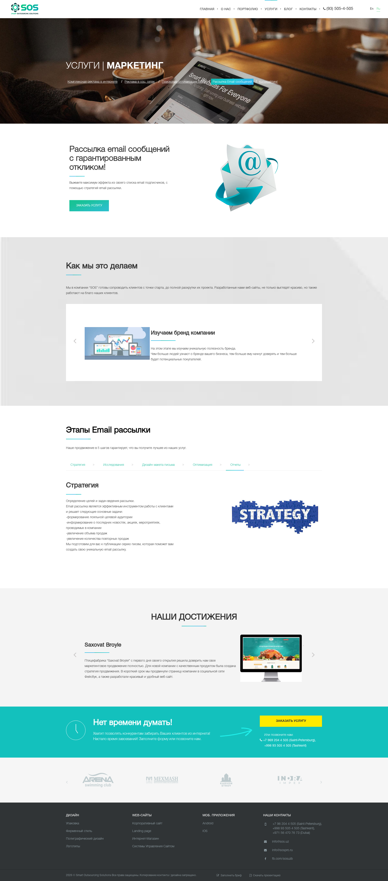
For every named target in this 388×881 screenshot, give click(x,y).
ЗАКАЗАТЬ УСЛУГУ (89, 205)
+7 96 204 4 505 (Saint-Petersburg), (297, 824)
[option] (194, 343)
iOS (205, 831)
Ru (378, 9)
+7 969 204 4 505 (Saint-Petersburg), (289, 740)
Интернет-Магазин (145, 838)
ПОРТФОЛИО (248, 9)
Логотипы (73, 846)
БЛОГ (288, 9)
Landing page (141, 831)
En (371, 9)
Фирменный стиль (79, 831)
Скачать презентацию (266, 875)
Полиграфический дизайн (85, 838)
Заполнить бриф (231, 875)
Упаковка (72, 823)
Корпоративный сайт (147, 823)
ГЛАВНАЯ (207, 9)
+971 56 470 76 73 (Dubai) (291, 833)
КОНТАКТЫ (308, 9)
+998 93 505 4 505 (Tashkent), (294, 828)
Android (208, 823)
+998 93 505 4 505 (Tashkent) (285, 745)
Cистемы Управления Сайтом (153, 846)
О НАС (226, 9)
